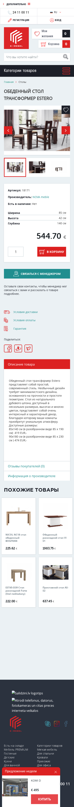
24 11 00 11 (21, 12)
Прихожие (44, 761)
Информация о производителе (31, 476)
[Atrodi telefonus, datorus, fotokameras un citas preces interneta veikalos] (38, 705)
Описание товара (21, 364)
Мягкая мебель (47, 749)
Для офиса (44, 765)
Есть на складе (14, 745)
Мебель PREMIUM (16, 749)
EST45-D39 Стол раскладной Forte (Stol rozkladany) (16, 590)
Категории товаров (50, 745)
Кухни (8, 761)
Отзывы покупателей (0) (26, 466)
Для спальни (45, 753)
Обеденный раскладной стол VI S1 (55, 538)
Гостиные (10, 753)
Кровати (42, 757)
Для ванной (12, 765)
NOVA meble (41, 197)
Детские (9, 757)
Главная (9, 82)
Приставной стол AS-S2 (55, 589)
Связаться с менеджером (41, 274)
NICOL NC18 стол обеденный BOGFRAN (16, 538)
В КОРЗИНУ (55, 252)
